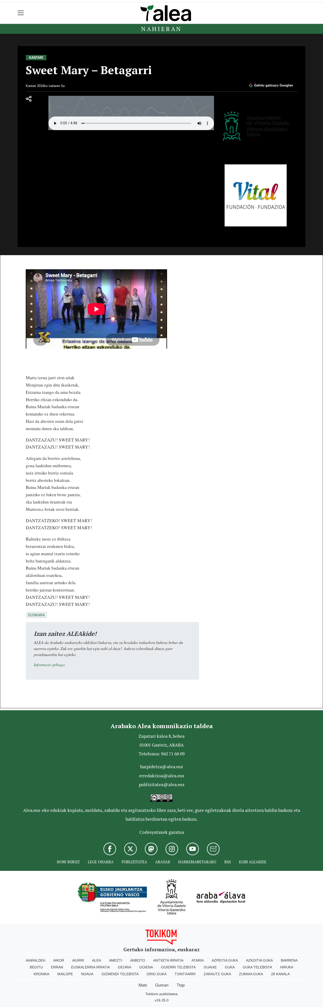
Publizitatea (134, 862)
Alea (96, 960)
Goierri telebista (178, 967)
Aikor (58, 960)
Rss (227, 862)
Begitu (36, 967)
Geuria (124, 967)
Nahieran (161, 29)
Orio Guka (157, 974)
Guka (230, 967)
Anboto (137, 960)
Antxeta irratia (168, 960)
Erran (57, 967)
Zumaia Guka (251, 974)
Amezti (115, 960)
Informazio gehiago (49, 664)
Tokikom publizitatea (161, 994)
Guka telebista (257, 967)
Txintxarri (185, 974)
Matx (143, 985)
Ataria (198, 960)
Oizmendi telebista (120, 974)
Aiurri (78, 960)
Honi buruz (68, 862)
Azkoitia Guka (259, 960)
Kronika (41, 974)
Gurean (162, 985)
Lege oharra (101, 862)
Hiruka (286, 967)
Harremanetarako (197, 862)
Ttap (181, 985)
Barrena (289, 960)
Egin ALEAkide (252, 862)
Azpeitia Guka (225, 960)
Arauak (162, 862)
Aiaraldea (35, 960)
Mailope (65, 974)
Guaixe (210, 967)
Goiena (146, 967)
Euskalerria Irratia (90, 967)
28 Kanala (280, 974)
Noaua (87, 974)
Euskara (36, 615)
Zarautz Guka (217, 974)
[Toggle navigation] (20, 13)
